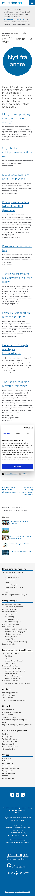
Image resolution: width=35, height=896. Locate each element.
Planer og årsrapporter (10, 768)
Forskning (6, 689)
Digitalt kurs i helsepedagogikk (16, 629)
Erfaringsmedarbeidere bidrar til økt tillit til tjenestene (15, 206)
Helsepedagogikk (11, 585)
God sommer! (13, 529)
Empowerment (10, 580)
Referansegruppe (8, 773)
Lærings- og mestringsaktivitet (16, 650)
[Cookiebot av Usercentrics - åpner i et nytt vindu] (25, 428)
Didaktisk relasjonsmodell (14, 607)
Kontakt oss (6, 758)
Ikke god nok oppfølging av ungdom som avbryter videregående (16, 118)
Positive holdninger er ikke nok (19, 544)
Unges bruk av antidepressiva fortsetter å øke (17, 152)
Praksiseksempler (8, 644)
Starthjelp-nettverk (9, 717)
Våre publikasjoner (9, 695)
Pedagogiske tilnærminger (12, 604)
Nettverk (6, 706)
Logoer (5, 776)
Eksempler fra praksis (10, 666)
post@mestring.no (17, 820)
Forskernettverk (8, 710)
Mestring (8, 592)
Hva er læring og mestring (14, 569)
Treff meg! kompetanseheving (16, 642)
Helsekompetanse (11, 575)
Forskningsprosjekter (10, 693)
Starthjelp (8, 656)
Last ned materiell (8, 744)
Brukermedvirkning (12, 577)
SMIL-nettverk (7, 715)
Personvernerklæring (17, 840)
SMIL (6, 658)
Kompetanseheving (9, 627)
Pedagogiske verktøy (10, 609)
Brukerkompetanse (12, 619)
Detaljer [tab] (17, 433)
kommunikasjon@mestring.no (15, 19)
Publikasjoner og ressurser (14, 730)
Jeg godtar (17, 466)
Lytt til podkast (7, 736)
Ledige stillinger (8, 778)
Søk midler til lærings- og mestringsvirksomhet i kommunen (25, 491)
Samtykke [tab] (6, 433)
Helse (7, 582)
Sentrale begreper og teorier (12, 572)
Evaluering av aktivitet (10, 681)
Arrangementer (8, 763)
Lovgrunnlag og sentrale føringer (14, 595)
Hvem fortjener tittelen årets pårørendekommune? (10, 489)
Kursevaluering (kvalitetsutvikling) (17, 683)
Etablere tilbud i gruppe (11, 624)
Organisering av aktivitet (11, 668)
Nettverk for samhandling (11, 712)
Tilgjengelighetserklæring (14, 842)
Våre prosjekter (8, 766)
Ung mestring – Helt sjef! (14, 661)
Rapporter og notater (10, 746)
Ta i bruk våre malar (9, 739)
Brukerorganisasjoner (13, 622)
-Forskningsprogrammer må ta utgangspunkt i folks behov (17, 278)
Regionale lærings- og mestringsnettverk (17, 725)
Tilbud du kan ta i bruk (10, 653)
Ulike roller (9, 614)
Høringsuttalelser (8, 771)
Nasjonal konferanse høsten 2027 (20, 551)
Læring (7, 590)
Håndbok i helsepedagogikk (15, 632)
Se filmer (5, 734)
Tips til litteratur (8, 698)
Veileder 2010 (10, 639)
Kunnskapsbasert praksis (14, 587)
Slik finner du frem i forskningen (14, 700)
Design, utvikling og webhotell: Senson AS (17, 892)
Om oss (5, 755)
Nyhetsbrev (6, 761)
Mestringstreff (10, 663)
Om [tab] (28, 433)
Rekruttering (9, 617)
